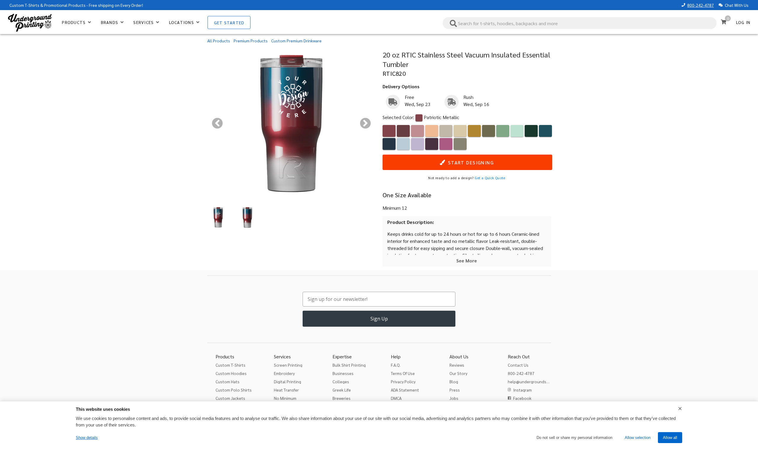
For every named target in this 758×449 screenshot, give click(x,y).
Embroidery (284, 373)
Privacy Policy (403, 381)
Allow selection (638, 437)
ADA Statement (405, 389)
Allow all (670, 437)
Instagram (522, 389)
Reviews (456, 365)
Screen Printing (288, 365)
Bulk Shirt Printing (349, 365)
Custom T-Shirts (24, 5)
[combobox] (580, 23)
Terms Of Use (403, 373)
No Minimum (285, 398)
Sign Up (379, 318)
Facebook (522, 398)
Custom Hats (228, 381)
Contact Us (518, 365)
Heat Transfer (286, 389)
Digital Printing (287, 381)
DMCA (396, 398)
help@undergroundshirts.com (536, 381)
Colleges (341, 381)
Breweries (342, 398)
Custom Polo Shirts (234, 389)
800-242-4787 (700, 5)
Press (454, 389)
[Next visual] (365, 123)
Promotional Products (65, 5)
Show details (87, 437)
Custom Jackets (230, 398)
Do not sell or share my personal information (574, 437)
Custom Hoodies (231, 373)
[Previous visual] (217, 123)
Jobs (453, 398)
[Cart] (724, 22)
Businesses (343, 373)
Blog (453, 381)
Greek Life (342, 389)
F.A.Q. (396, 365)
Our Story (458, 373)
